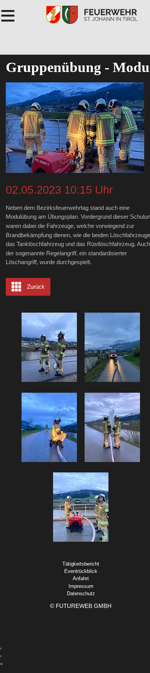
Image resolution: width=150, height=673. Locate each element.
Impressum (80, 586)
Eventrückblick (80, 571)
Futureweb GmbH (84, 606)
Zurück (36, 287)
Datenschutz (81, 593)
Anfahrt (81, 578)
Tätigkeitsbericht (80, 564)
